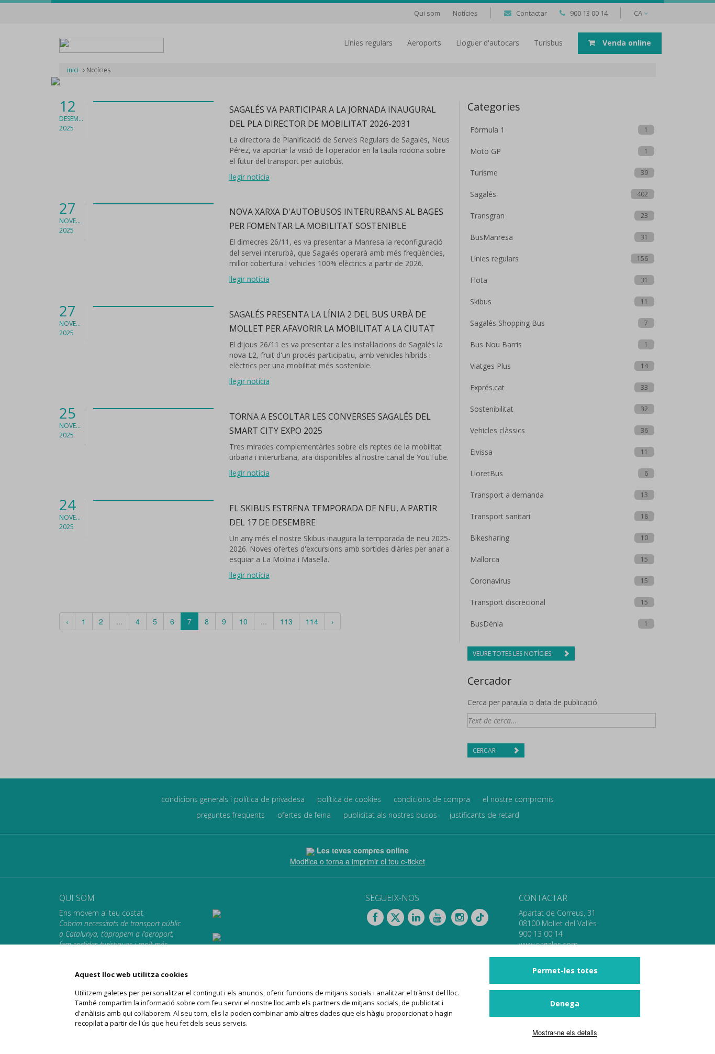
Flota (478, 280)
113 (286, 621)
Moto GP (485, 151)
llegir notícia (249, 177)
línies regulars (368, 43)
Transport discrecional (507, 602)
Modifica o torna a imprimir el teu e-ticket (357, 861)
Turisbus (548, 43)
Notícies (465, 13)
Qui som (427, 13)
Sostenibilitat (491, 409)
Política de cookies (349, 799)
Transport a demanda (507, 495)
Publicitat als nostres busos (390, 815)
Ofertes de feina (304, 815)
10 (243, 621)
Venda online (625, 43)
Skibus (480, 301)
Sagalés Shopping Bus (507, 323)
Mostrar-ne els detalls (564, 1032)
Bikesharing (489, 538)
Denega (564, 1003)
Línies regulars (494, 259)
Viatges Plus (490, 366)
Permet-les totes (565, 970)
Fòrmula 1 (487, 130)
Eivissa (481, 452)
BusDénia (486, 624)
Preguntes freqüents (230, 815)
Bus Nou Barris (496, 344)
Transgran (487, 216)
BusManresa (491, 237)
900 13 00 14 (589, 13)
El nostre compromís (518, 799)
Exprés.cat (487, 387)
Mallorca (484, 559)
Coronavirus (490, 581)
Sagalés (483, 194)
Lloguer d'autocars (487, 43)
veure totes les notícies (513, 653)
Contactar (531, 13)
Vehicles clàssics (497, 430)
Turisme (484, 173)
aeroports (424, 43)
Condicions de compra (432, 799)
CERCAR (485, 750)
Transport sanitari (500, 516)
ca (639, 13)
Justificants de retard (484, 815)
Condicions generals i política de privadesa (233, 799)
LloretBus (486, 473)
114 (312, 621)
